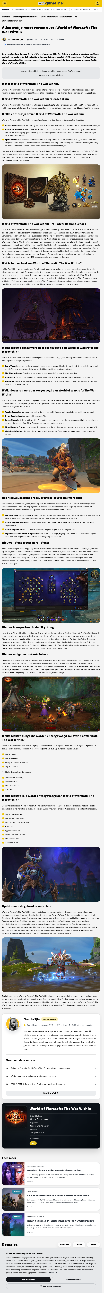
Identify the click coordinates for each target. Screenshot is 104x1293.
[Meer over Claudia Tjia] (13, 1024)
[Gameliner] (51, 3)
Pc (76, 16)
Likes (93, 1244)
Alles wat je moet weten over (25, 16)
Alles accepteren (28, 1279)
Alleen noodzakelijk (74, 1279)
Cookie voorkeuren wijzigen (51, 75)
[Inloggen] (97, 3)
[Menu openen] (4, 3)
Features (6, 16)
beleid (51, 1272)
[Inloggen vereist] (22, 1110)
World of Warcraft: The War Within (56, 16)
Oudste (79, 1244)
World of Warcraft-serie (12, 20)
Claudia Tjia (17, 39)
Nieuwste (64, 1244)
